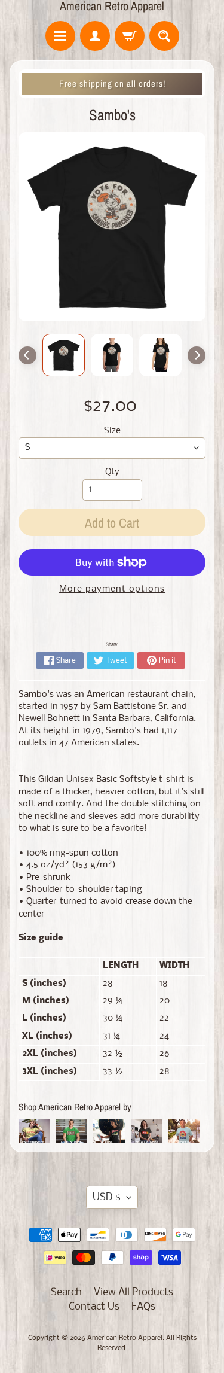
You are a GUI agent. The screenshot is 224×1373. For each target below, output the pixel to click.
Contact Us (94, 1307)
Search (66, 1292)
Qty (112, 472)
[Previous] (27, 355)
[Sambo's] (63, 355)
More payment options (112, 589)
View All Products (133, 1292)
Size (112, 431)
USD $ (107, 1197)
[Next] (196, 355)
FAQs (143, 1307)
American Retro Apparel (112, 6)
